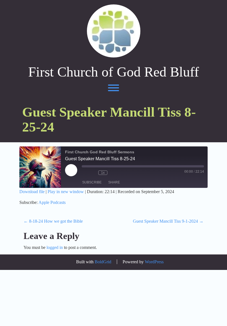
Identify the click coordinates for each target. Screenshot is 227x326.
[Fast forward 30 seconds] (113, 172)
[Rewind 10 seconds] (93, 172)
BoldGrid (103, 261)
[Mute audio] (84, 172)
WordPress (154, 261)
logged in (55, 247)
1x (103, 173)
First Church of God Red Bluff (113, 72)
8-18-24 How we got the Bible (53, 221)
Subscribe (92, 182)
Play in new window (66, 191)
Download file (32, 191)
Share (114, 182)
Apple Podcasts (52, 202)
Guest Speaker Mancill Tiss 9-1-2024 (168, 221)
